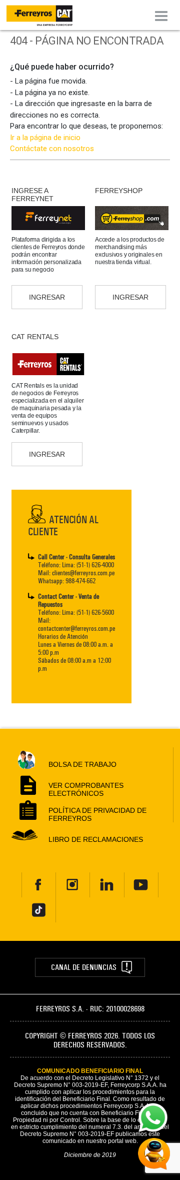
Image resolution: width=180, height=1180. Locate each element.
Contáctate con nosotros (52, 148)
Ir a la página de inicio (45, 137)
